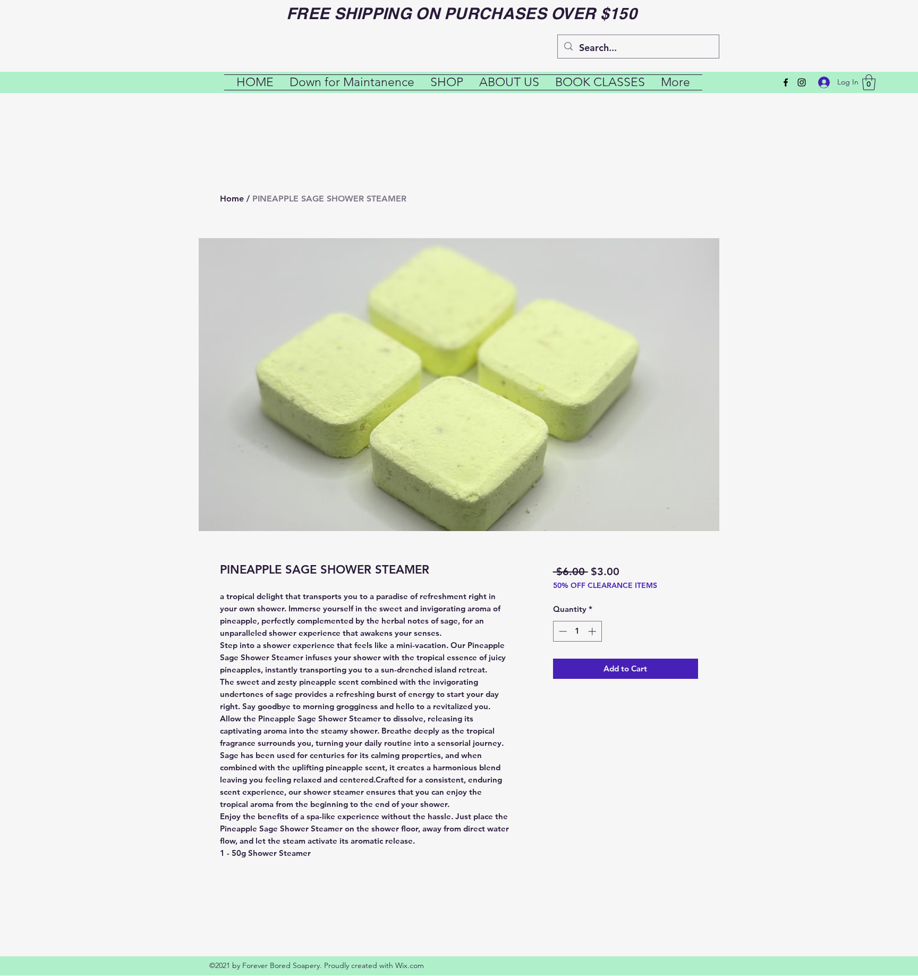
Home (232, 198)
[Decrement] (562, 631)
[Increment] (593, 631)
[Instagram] (801, 82)
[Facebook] (785, 82)
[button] (869, 82)
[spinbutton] (577, 631)
